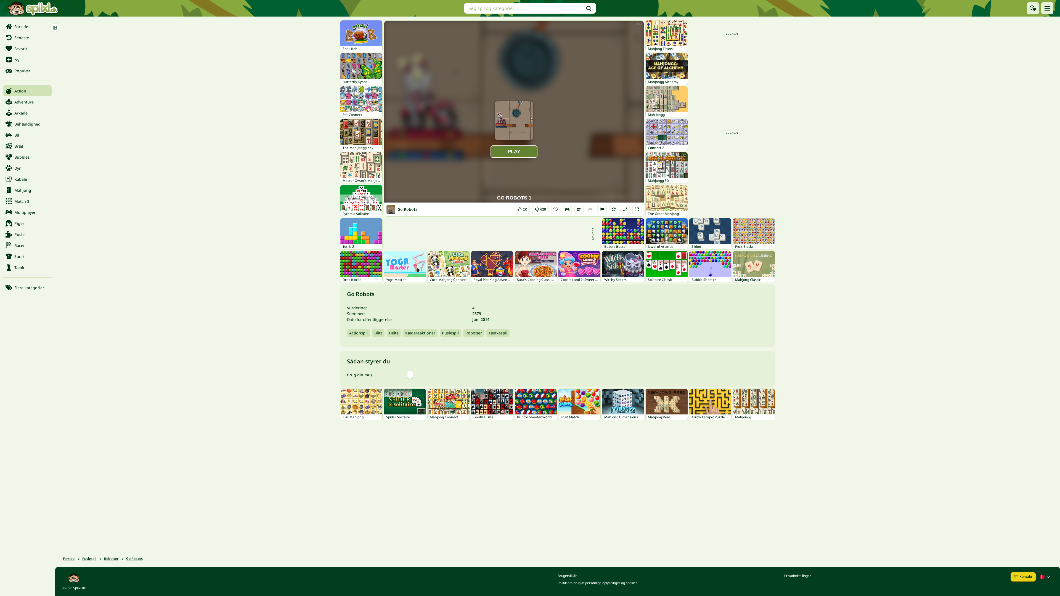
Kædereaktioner (420, 333)
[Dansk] (1045, 577)
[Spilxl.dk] (33, 8)
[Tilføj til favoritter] (555, 209)
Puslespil (450, 333)
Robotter (473, 333)
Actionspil (358, 333)
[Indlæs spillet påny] (613, 209)
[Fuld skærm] (637, 209)
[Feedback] (602, 209)
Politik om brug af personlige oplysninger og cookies (597, 583)
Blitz (378, 333)
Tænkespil (498, 333)
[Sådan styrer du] (567, 209)
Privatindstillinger (797, 575)
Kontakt (1025, 576)
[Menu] (1047, 8)
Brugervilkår (567, 575)
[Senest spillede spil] (1033, 8)
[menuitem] (27, 26)
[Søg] (589, 8)
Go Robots (134, 558)
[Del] (590, 209)
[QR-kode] (579, 209)
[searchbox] (530, 8)
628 (540, 208)
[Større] (625, 209)
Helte (394, 333)
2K (522, 208)
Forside (69, 558)
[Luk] (55, 27)
